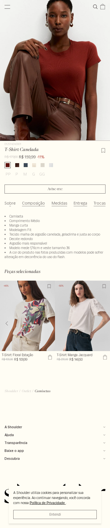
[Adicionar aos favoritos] (103, 150)
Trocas (99, 203)
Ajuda (9, 435)
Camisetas (42, 391)
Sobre (10, 203)
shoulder (11, 391)
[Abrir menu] (7, 6)
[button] (103, 323)
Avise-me (55, 189)
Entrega (80, 203)
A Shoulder (13, 427)
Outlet (26, 391)
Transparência (16, 443)
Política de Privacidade (48, 503)
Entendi (55, 514)
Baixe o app (14, 451)
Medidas (59, 203)
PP (8, 174)
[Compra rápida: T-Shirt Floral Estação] (49, 357)
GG (42, 174)
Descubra (12, 458)
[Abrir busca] (96, 7)
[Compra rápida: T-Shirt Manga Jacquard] (104, 357)
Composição (33, 203)
